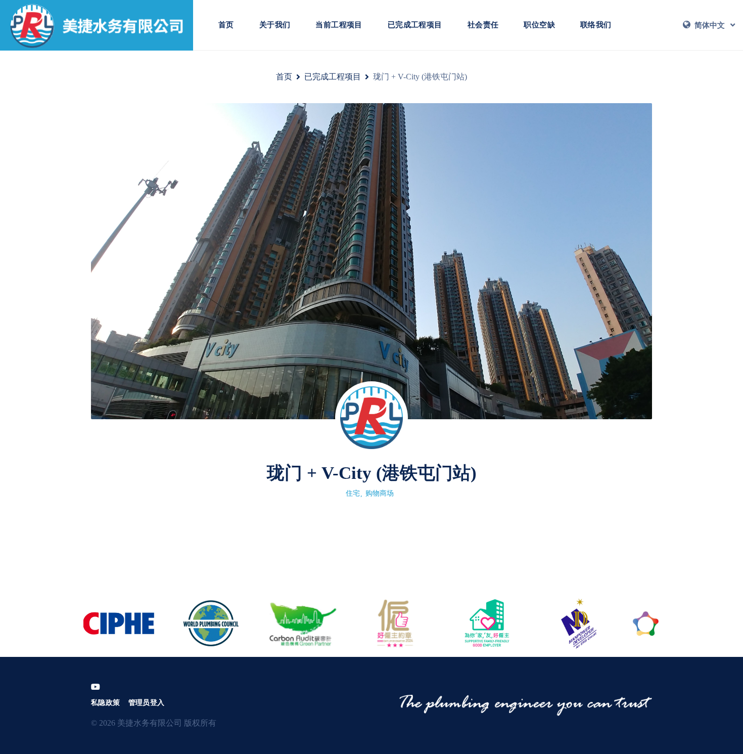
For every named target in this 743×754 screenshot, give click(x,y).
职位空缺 (539, 25)
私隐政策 (105, 702)
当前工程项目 (338, 25)
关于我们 (275, 25)
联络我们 (596, 25)
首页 (226, 25)
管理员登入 (146, 702)
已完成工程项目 (415, 25)
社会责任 (483, 25)
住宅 (353, 493)
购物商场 (379, 493)
